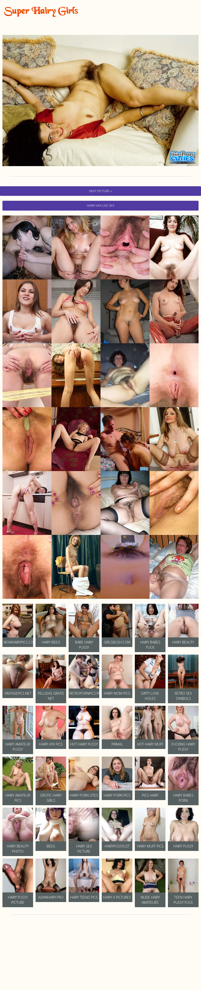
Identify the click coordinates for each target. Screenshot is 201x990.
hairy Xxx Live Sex (100, 205)
